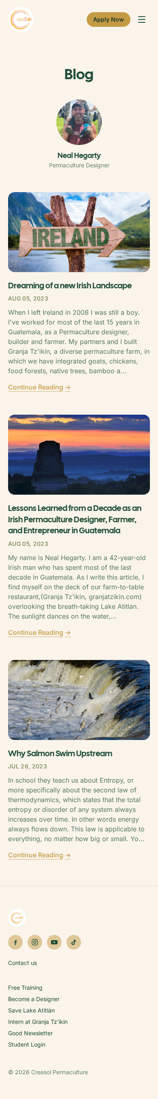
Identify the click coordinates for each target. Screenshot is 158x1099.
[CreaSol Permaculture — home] (79, 918)
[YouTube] (54, 942)
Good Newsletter (30, 1033)
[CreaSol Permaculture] (21, 19)
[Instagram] (35, 942)
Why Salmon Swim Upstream (60, 753)
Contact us (22, 962)
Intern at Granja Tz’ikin (38, 1021)
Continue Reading (39, 387)
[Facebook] (15, 942)
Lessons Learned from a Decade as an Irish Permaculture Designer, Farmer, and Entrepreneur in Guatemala (74, 519)
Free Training (25, 987)
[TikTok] (73, 942)
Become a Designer (34, 998)
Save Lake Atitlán (31, 1010)
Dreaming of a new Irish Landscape (70, 285)
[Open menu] (142, 19)
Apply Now (108, 19)
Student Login (26, 1044)
